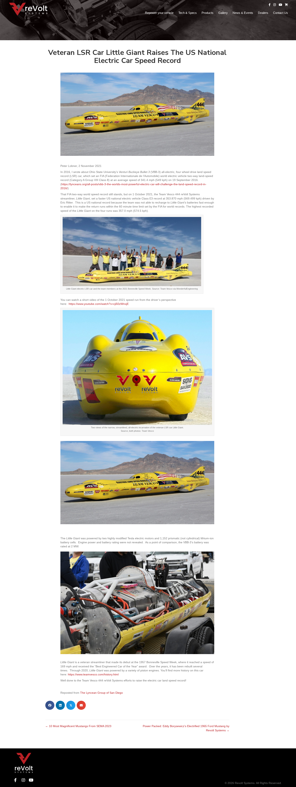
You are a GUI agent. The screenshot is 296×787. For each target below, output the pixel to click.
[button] (15, 780)
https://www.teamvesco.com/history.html (93, 674)
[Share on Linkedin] (60, 705)
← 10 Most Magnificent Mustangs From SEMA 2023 (78, 726)
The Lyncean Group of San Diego (101, 692)
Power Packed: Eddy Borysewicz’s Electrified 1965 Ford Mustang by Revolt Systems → (186, 728)
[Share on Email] (81, 705)
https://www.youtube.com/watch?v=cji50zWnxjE (99, 303)
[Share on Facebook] (49, 705)
